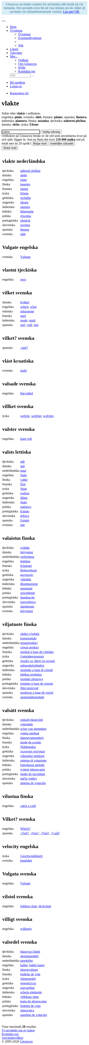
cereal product (29, 647)
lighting (25, 561)
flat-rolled (26, 393)
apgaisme (26, 588)
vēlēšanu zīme (29, 997)
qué (22, 325)
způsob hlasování (31, 719)
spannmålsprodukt (32, 697)
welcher (36, 416)
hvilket (24, 302)
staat (23, 470)
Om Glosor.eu (27, 64)
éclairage (26, 566)
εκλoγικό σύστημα (32, 751)
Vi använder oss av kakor (18, 1030)
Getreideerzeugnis (32, 656)
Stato (23, 502)
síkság (24, 202)
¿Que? (34, 833)
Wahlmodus (28, 747)
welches (48, 416)
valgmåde (26, 724)
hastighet (26, 860)
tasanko (25, 184)
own (23, 279)
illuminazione (29, 584)
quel (23, 316)
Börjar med (39, 143)
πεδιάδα (25, 198)
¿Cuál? (55, 833)
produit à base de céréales (37, 652)
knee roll (26, 438)
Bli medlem (17, 82)
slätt (22, 234)
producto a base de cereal (36, 692)
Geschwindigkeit (31, 856)
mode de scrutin (30, 742)
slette (23, 175)
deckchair (44, 906)
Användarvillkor (12, 1037)
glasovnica (27, 1010)
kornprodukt (28, 638)
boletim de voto (30, 1006)
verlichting (27, 556)
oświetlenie (27, 593)
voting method (29, 733)
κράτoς (24, 493)
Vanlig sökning (51, 131)
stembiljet (26, 960)
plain (23, 179)
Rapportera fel (19, 93)
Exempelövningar (29, 38)
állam (23, 497)
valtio (24, 479)
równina (25, 216)
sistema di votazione (33, 760)
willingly (26, 929)
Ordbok (23, 60)
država (24, 516)
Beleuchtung (28, 570)
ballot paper (36, 965)
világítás (25, 579)
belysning (26, 552)
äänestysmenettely (32, 738)
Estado (24, 511)
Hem (13, 27)
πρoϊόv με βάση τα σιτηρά (37, 661)
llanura (24, 229)
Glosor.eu (26, 1041)
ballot (24, 965)
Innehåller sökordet (62, 143)
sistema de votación (33, 783)
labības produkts (31, 674)
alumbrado (27, 606)
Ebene (24, 193)
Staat (23, 488)
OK (77, 11)
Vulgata (25, 257)
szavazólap (27, 988)
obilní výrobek (29, 634)
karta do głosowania (33, 1001)
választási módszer (32, 756)
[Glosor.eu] (5, 20)
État (22, 484)
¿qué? (24, 347)
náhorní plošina (30, 170)
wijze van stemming (33, 729)
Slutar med (9, 147)
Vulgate (25, 883)
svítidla (25, 547)
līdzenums (27, 211)
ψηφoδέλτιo (28, 983)
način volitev (28, 778)
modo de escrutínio (32, 774)
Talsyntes (16, 52)
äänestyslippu (29, 969)
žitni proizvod (29, 688)
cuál (29, 325)
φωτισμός (26, 575)
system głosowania (32, 769)
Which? (25, 828)
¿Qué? (45, 833)
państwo (25, 507)
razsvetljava (28, 602)
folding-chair (28, 906)
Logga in (16, 86)
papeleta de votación (33, 1015)
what (33, 307)
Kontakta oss (26, 71)
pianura (25, 207)
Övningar (16, 30)
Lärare (14, 49)
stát (22, 461)
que (36, 325)
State (23, 475)
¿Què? (24, 833)
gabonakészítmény (32, 665)
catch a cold (28, 806)
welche (25, 416)
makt (23, 370)
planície (25, 220)
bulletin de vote (30, 974)
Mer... (14, 56)
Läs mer (68, 11)
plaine (24, 189)
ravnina (25, 225)
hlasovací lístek (30, 951)
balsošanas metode (32, 765)
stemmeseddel (29, 956)
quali (32, 320)
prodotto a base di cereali (36, 670)
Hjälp (21, 67)
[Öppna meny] (3, 21)
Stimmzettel (28, 978)
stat (22, 466)
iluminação (27, 597)
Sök (20, 45)
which (24, 307)
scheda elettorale (31, 992)
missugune (27, 311)
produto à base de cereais (36, 683)
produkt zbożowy (31, 679)
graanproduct (28, 643)
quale (23, 320)
